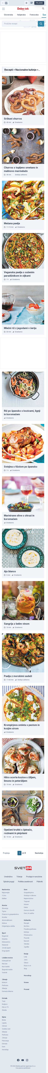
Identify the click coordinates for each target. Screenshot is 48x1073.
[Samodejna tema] (26, 3)
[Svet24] (4, 3)
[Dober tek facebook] (18, 1060)
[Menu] (3, 8)
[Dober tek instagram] (27, 1060)
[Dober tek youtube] (23, 1060)
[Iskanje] (43, 9)
